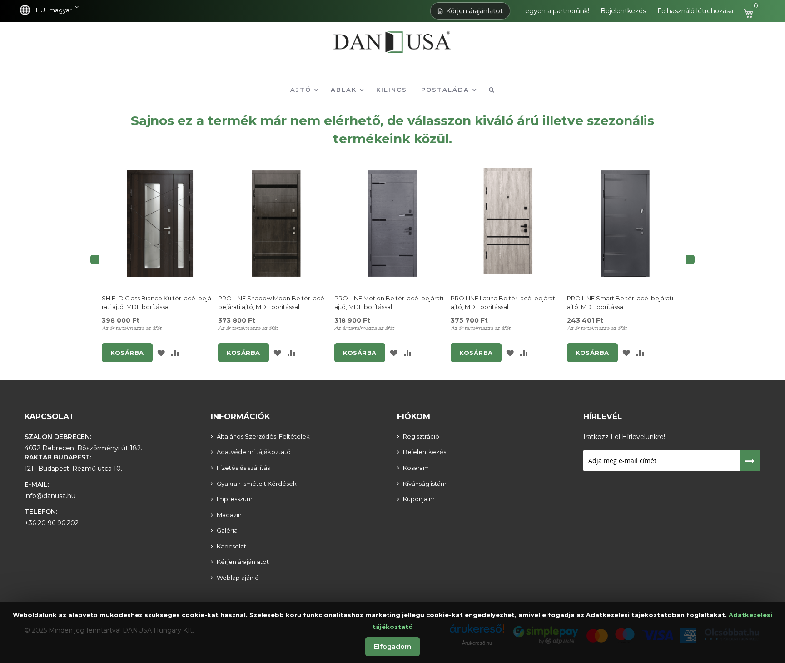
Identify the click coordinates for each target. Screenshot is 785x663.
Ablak (345, 89)
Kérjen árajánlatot (475, 11)
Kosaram (416, 467)
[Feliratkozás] (750, 460)
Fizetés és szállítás (243, 467)
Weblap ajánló (238, 577)
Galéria (227, 530)
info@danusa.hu (50, 496)
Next (690, 259)
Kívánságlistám (425, 483)
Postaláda (446, 89)
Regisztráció (421, 436)
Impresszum (235, 499)
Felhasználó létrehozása (695, 11)
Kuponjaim (419, 499)
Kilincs (391, 89)
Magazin (229, 514)
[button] (52, 10)
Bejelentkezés (623, 11)
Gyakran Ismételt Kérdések (257, 483)
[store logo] (392, 48)
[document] (392, 632)
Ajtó (302, 89)
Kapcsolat (49, 416)
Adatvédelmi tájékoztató (254, 451)
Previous (94, 259)
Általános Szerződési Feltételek (263, 436)
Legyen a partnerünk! (555, 11)
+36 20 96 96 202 (52, 523)
